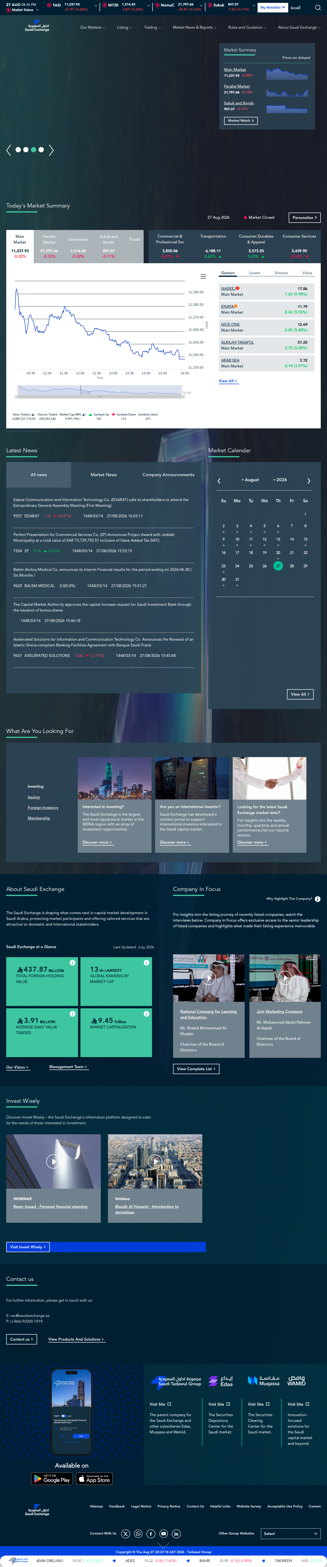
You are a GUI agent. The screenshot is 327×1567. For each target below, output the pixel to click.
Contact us (19, 1340)
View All (226, 381)
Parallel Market (237, 86)
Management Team (66, 1067)
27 (278, 566)
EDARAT (31, 516)
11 (251, 539)
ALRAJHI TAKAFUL (237, 342)
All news (39, 474)
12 (264, 539)
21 (292, 552)
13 (278, 539)
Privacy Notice (169, 1506)
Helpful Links (220, 1506)
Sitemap (96, 1506)
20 (278, 552)
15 (305, 539)
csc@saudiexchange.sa (29, 1316)
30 (224, 579)
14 (292, 539)
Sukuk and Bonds (239, 103)
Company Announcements (168, 474)
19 (264, 552)
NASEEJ (228, 289)
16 (224, 552)
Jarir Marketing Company (279, 1012)
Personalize (303, 218)
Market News (104, 474)
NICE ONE (230, 325)
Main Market (235, 70)
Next (51, 150)
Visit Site (157, 1405)
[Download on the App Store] (94, 1479)
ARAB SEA (230, 360)
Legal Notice (141, 1506)
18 (251, 552)
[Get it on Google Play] (52, 1479)
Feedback (117, 1506)
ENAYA (227, 307)
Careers (315, 1506)
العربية (295, 8)
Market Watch (239, 120)
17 (237, 552)
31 (237, 579)
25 (251, 566)
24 (237, 566)
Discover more (95, 843)
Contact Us (195, 1506)
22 (305, 552)
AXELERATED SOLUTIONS (47, 656)
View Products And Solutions (74, 1340)
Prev (8, 150)
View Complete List (194, 1069)
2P (26, 551)
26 (264, 566)
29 (305, 566)
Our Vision (15, 1067)
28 (292, 566)
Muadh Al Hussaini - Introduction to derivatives (147, 1210)
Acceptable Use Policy (285, 1506)
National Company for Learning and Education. (208, 1015)
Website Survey (249, 1506)
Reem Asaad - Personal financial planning (50, 1207)
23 (224, 566)
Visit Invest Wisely (26, 1247)
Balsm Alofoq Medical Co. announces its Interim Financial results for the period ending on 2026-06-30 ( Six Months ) (102, 573)
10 (237, 539)
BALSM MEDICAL (39, 586)
